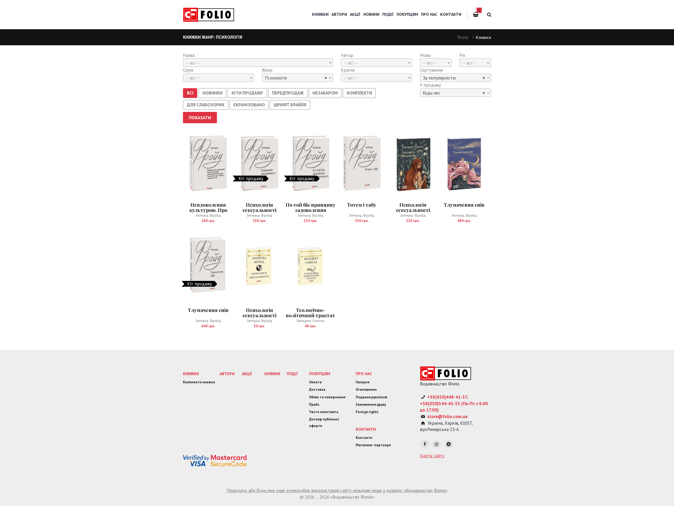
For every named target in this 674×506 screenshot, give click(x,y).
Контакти (450, 14)
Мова (425, 55)
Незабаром (325, 93)
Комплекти (359, 93)
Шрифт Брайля (290, 105)
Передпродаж (288, 93)
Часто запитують (323, 412)
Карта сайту (432, 456)
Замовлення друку (371, 404)
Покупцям (407, 14)
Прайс (314, 404)
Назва (189, 55)
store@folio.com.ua (447, 416)
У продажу (430, 85)
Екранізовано (249, 105)
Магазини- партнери (373, 445)
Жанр (267, 70)
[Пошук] (488, 14)
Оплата (315, 382)
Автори (339, 14)
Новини (371, 14)
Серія (188, 70)
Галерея (362, 382)
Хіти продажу (247, 93)
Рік (462, 55)
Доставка (317, 389)
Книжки (320, 14)
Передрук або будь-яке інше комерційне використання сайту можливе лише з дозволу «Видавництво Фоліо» (337, 490)
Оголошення (366, 389)
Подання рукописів (371, 397)
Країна (347, 70)
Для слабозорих (206, 105)
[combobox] (258, 62)
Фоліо (463, 37)
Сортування (431, 70)
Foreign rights (367, 412)
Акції (355, 14)
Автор (347, 55)
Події (388, 14)
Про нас (429, 14)
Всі (190, 93)
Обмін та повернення (327, 397)
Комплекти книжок (199, 382)
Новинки (212, 93)
